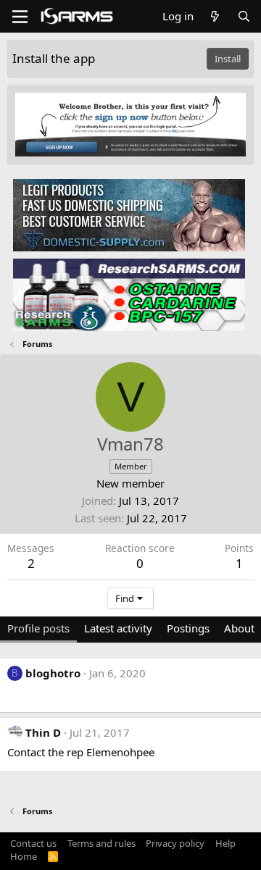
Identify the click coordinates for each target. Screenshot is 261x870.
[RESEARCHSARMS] (129, 294)
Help (225, 843)
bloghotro (52, 673)
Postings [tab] (188, 628)
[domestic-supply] (129, 214)
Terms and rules (101, 843)
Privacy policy (175, 843)
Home (23, 856)
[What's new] (215, 16)
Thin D (43, 732)
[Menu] (20, 17)
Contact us (33, 843)
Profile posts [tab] (38, 628)
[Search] (244, 16)
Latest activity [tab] (118, 628)
